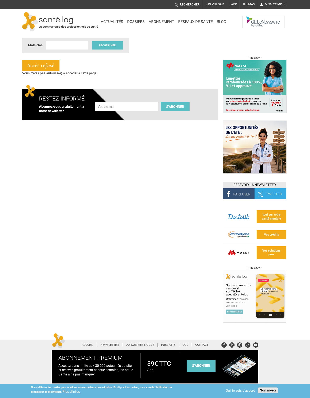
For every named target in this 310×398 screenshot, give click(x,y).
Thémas (249, 4)
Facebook (224, 344)
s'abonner (201, 366)
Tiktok (248, 344)
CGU (185, 344)
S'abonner (175, 107)
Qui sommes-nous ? (140, 344)
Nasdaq (250, 19)
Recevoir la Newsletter (254, 185)
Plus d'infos (71, 392)
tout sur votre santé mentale (271, 216)
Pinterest (239, 344)
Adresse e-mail (106, 100)
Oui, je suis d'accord (240, 391)
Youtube (255, 344)
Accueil (87, 344)
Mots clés (35, 45)
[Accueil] (30, 21)
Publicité (168, 344)
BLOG (221, 22)
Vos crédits (271, 234)
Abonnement (161, 22)
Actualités (112, 22)
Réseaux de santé (195, 22)
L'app (233, 4)
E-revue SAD (214, 4)
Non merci (268, 390)
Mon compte (275, 4)
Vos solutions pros (271, 252)
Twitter (232, 344)
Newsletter (109, 344)
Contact (201, 344)
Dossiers (136, 22)
